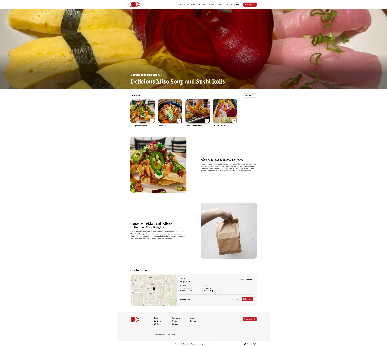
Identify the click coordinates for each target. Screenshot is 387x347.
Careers (220, 4)
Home (156, 318)
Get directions (246, 280)
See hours (235, 299)
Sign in (238, 4)
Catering (175, 324)
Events (211, 4)
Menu (193, 4)
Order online (247, 299)
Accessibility (172, 335)
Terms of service (159, 335)
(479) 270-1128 (207, 288)
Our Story (202, 4)
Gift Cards (157, 324)
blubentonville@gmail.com (211, 291)
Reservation (183, 4)
